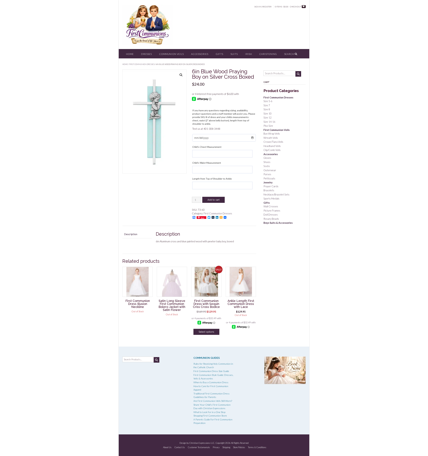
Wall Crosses (270, 206)
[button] (181, 75)
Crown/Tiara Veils (273, 141)
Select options (206, 331)
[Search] (298, 74)
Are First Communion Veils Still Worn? (212, 400)
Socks (266, 166)
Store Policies (239, 447)
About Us (167, 447)
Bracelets (268, 190)
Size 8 (266, 109)
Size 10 (267, 113)
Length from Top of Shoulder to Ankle (212, 178)
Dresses (146, 54)
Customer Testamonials (199, 447)
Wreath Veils (270, 137)
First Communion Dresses (142, 64)
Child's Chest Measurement (207, 146)
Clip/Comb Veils (272, 149)
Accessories (199, 54)
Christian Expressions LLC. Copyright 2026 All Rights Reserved (219, 443)
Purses (267, 174)
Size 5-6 (267, 101)
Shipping (226, 447)
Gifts (219, 54)
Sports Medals (271, 198)
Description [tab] (130, 234)
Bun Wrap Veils (271, 133)
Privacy (216, 447)
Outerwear (269, 170)
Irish (248, 54)
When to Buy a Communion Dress (210, 382)
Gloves (267, 157)
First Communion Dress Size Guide (211, 371)
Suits (234, 54)
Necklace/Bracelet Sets (276, 194)
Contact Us (179, 447)
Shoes (266, 161)
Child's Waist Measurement (206, 162)
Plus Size (268, 125)
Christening (268, 54)
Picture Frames (271, 210)
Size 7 (266, 105)
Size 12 (267, 117)
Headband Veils (272, 145)
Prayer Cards (270, 186)
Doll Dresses (270, 214)
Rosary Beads (271, 218)
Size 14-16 (269, 121)
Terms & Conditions (257, 447)
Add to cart (213, 199)
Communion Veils (171, 54)
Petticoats (269, 178)
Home (130, 54)
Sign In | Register (263, 6)
